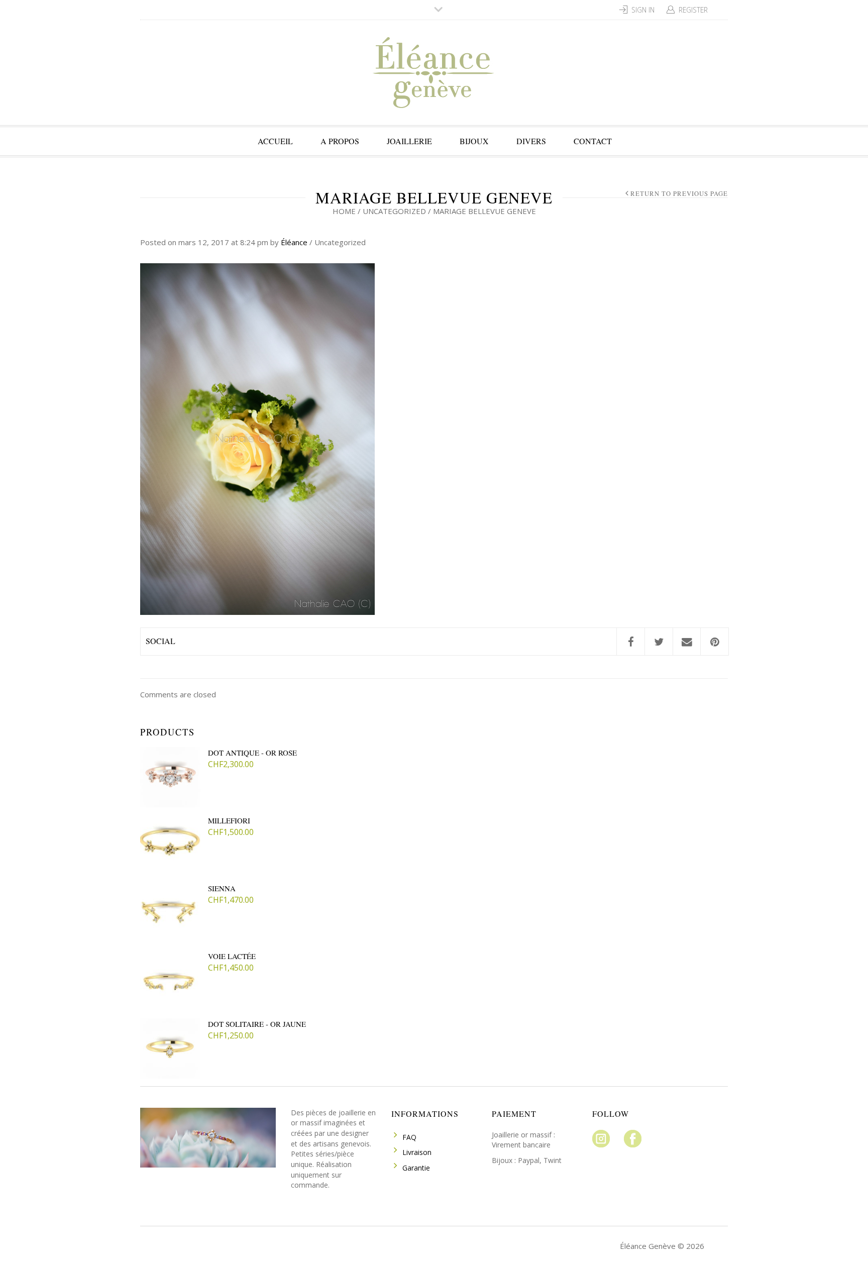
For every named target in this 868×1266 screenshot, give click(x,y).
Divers (531, 141)
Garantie (416, 1168)
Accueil (275, 141)
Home (344, 211)
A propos (339, 141)
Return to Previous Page (679, 193)
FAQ (409, 1137)
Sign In (643, 10)
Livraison (416, 1152)
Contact (593, 141)
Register (693, 10)
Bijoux (474, 141)
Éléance (294, 242)
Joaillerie (409, 141)
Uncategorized (394, 211)
